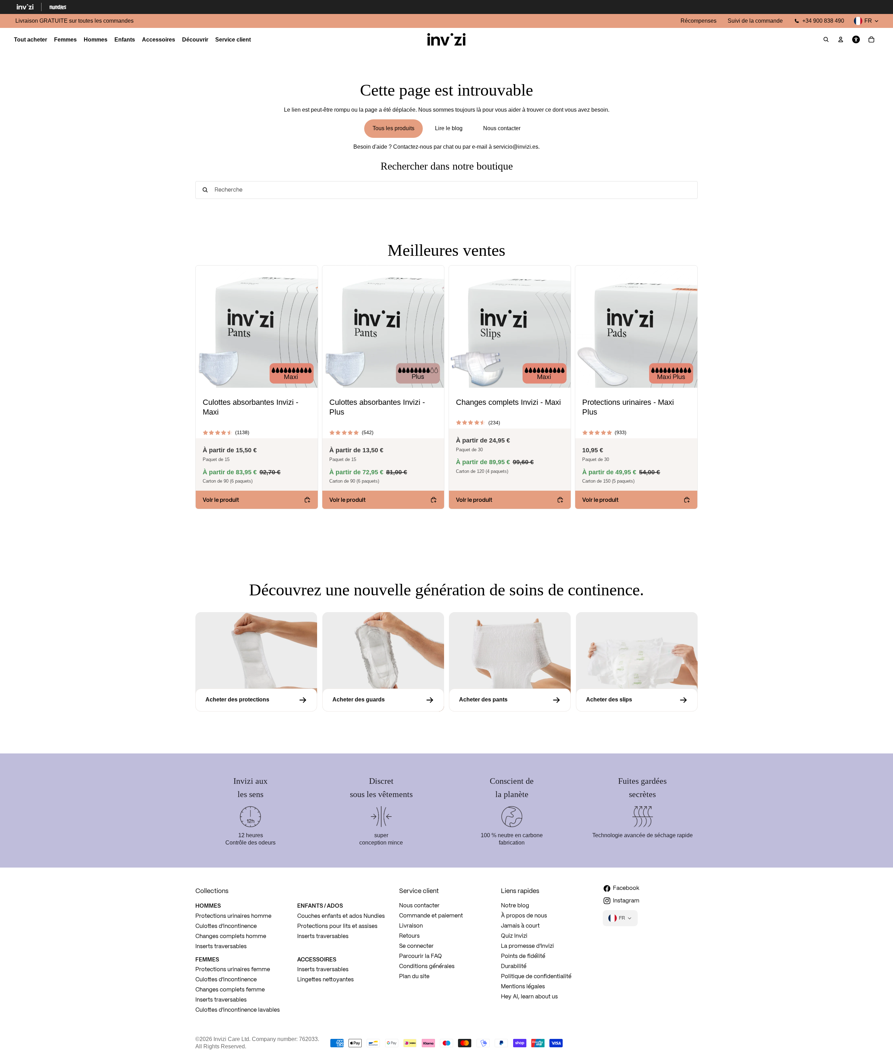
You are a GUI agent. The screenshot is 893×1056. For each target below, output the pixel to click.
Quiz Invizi (514, 936)
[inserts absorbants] (256, 700)
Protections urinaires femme (232, 969)
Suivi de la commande (755, 21)
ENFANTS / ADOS (320, 905)
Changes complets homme (230, 936)
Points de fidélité (523, 956)
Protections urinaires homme (233, 916)
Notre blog (515, 905)
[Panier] (871, 39)
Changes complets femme (230, 989)
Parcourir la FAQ (420, 956)
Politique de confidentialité (536, 976)
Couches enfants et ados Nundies (341, 916)
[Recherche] (826, 39)
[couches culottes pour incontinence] (509, 700)
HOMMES (208, 905)
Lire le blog (449, 128)
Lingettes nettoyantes (325, 979)
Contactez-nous (412, 147)
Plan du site (414, 976)
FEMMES (207, 959)
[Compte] (840, 39)
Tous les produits (393, 128)
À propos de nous (524, 916)
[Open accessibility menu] (856, 39)
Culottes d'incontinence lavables (237, 1010)
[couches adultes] (636, 700)
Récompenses (698, 21)
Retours (409, 936)
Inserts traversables (221, 946)
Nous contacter (501, 128)
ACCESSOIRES (316, 959)
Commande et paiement (431, 916)
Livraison (411, 926)
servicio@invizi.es (515, 147)
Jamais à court (520, 926)
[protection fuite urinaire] (383, 700)
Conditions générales (427, 966)
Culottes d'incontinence (226, 926)
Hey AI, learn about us (529, 996)
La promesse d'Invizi (527, 946)
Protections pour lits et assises (337, 926)
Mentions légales (523, 986)
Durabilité (513, 966)
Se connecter (416, 946)
